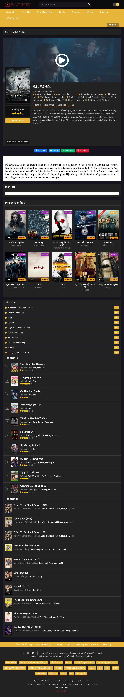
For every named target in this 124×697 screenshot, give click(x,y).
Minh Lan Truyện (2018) (25, 613)
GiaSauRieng (105, 644)
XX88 (68, 662)
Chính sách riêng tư (44, 644)
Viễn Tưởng (49, 105)
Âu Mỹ (39, 100)
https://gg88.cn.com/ (15, 668)
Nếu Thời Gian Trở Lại (30, 391)
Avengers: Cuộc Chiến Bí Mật (33, 486)
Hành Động (32, 422)
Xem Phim (19, 121)
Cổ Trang (52, 617)
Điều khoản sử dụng (23, 644)
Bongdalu (81, 673)
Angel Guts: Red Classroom (33, 364)
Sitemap (69, 644)
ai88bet (53, 673)
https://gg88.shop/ (107, 662)
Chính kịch (32, 368)
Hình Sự (37, 105)
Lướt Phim (11, 662)
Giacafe (94, 644)
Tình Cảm (32, 381)
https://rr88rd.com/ (75, 668)
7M (71, 673)
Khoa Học (61, 105)
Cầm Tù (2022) (21, 573)
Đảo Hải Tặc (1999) (23, 518)
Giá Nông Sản (82, 644)
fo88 (63, 673)
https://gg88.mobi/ (84, 662)
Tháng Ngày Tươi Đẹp (30, 377)
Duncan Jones (96, 94)
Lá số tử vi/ (56, 662)
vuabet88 (41, 673)
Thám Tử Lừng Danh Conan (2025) (30, 505)
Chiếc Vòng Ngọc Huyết (31, 404)
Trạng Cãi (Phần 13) (29, 472)
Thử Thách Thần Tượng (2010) (28, 600)
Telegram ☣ (113, 25)
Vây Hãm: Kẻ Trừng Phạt (31, 459)
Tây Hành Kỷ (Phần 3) (30, 445)
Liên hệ (59, 644)
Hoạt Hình (70, 509)
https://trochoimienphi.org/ (33, 662)
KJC (100, 668)
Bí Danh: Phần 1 (27, 432)
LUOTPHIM (27, 653)
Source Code (23, 142)
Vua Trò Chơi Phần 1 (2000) (27, 627)
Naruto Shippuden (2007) (26, 559)
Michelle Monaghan (101, 97)
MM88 (59, 668)
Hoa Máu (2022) (21, 586)
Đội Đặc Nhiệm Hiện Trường (33, 418)
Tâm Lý (31, 408)
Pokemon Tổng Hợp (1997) (26, 546)
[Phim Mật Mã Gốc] (17, 6)
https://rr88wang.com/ (40, 668)
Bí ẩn (71, 105)
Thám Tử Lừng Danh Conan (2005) (30, 532)
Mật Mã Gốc (11, 142)
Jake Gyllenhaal (83, 97)
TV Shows (55, 603)
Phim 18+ (41, 368)
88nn (115, 668)
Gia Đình (57, 476)
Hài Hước (40, 476)
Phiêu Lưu (49, 422)
